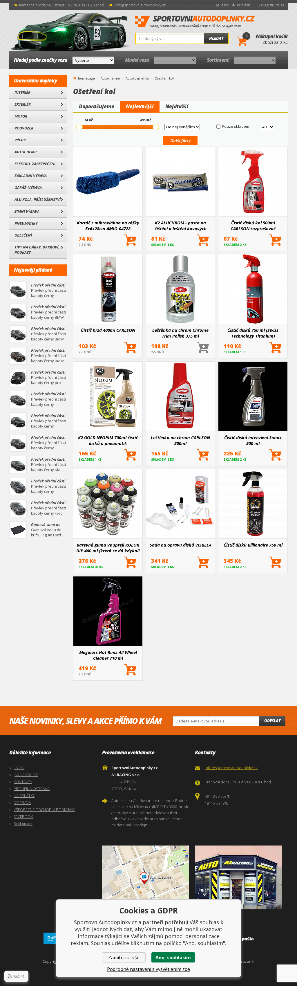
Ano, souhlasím (173, 957)
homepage (86, 78)
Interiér (22, 92)
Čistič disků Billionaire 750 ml (253, 545)
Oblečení (23, 235)
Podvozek (24, 128)
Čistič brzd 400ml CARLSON (108, 330)
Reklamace (23, 823)
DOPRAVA (22, 802)
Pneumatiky (26, 223)
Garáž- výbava (28, 187)
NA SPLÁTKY (24, 795)
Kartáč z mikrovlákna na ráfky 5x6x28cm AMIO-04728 (108, 225)
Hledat (216, 38)
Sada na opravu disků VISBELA (180, 545)
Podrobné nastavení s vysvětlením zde (148, 969)
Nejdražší (176, 106)
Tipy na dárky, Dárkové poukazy (37, 249)
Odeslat (272, 720)
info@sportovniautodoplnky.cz (140, 5)
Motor (21, 116)
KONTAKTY (23, 781)
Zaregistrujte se (271, 5)
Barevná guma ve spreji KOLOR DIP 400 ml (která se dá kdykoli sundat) (108, 548)
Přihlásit (243, 5)
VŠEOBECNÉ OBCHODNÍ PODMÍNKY (44, 809)
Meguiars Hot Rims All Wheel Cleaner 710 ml (108, 655)
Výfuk (20, 140)
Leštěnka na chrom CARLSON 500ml (180, 440)
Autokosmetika (137, 78)
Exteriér (23, 104)
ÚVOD (19, 767)
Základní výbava (31, 175)
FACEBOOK (23, 816)
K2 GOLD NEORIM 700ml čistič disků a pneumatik (108, 440)
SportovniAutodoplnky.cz (195, 22)
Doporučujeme (96, 106)
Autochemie (26, 151)
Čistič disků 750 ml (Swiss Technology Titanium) (252, 333)
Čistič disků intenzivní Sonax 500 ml (253, 440)
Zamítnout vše (124, 957)
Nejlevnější (140, 106)
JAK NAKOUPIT (26, 774)
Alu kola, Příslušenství (38, 199)
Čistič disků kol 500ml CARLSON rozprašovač (253, 225)
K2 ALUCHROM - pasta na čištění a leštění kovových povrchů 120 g (181, 225)
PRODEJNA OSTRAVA (32, 788)
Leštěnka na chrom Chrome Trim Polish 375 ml (180, 333)
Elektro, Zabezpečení (35, 163)
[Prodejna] (240, 877)
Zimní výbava (27, 211)
